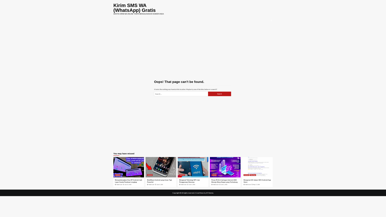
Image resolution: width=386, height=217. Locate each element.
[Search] (271, 21)
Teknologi (252, 175)
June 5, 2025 (160, 184)
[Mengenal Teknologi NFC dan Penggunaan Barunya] (193, 167)
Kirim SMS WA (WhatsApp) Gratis (134, 8)
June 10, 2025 (127, 184)
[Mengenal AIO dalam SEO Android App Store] (257, 167)
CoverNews (199, 193)
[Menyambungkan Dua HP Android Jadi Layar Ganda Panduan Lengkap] (128, 167)
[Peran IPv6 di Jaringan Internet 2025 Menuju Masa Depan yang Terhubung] (225, 167)
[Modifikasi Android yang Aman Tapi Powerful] (161, 167)
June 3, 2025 (192, 184)
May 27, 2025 (256, 184)
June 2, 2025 (224, 184)
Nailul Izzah (119, 184)
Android (117, 175)
